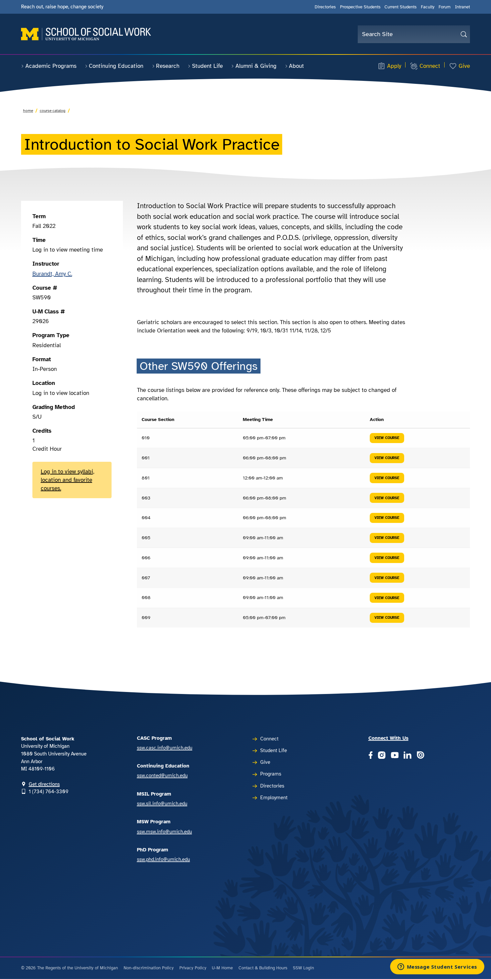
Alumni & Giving (256, 65)
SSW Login (303, 968)
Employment (274, 798)
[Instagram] (382, 755)
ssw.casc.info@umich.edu (164, 748)
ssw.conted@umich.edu (162, 776)
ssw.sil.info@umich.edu (162, 804)
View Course (386, 437)
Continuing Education (116, 65)
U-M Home (222, 968)
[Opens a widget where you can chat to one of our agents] (437, 967)
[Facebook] (370, 755)
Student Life (207, 65)
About (296, 65)
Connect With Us (388, 738)
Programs (270, 774)
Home (28, 110)
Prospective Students (360, 7)
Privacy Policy (192, 968)
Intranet (462, 7)
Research (167, 65)
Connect (430, 65)
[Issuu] (421, 755)
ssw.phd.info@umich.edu (163, 859)
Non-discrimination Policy (149, 968)
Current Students (400, 7)
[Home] (86, 34)
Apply (394, 65)
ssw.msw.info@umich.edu (164, 832)
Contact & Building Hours (262, 968)
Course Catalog (52, 110)
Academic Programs (50, 65)
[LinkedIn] (407, 755)
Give (464, 65)
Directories (325, 7)
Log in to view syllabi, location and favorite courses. (67, 480)
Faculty (428, 7)
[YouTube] (395, 755)
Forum (445, 7)
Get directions (44, 784)
